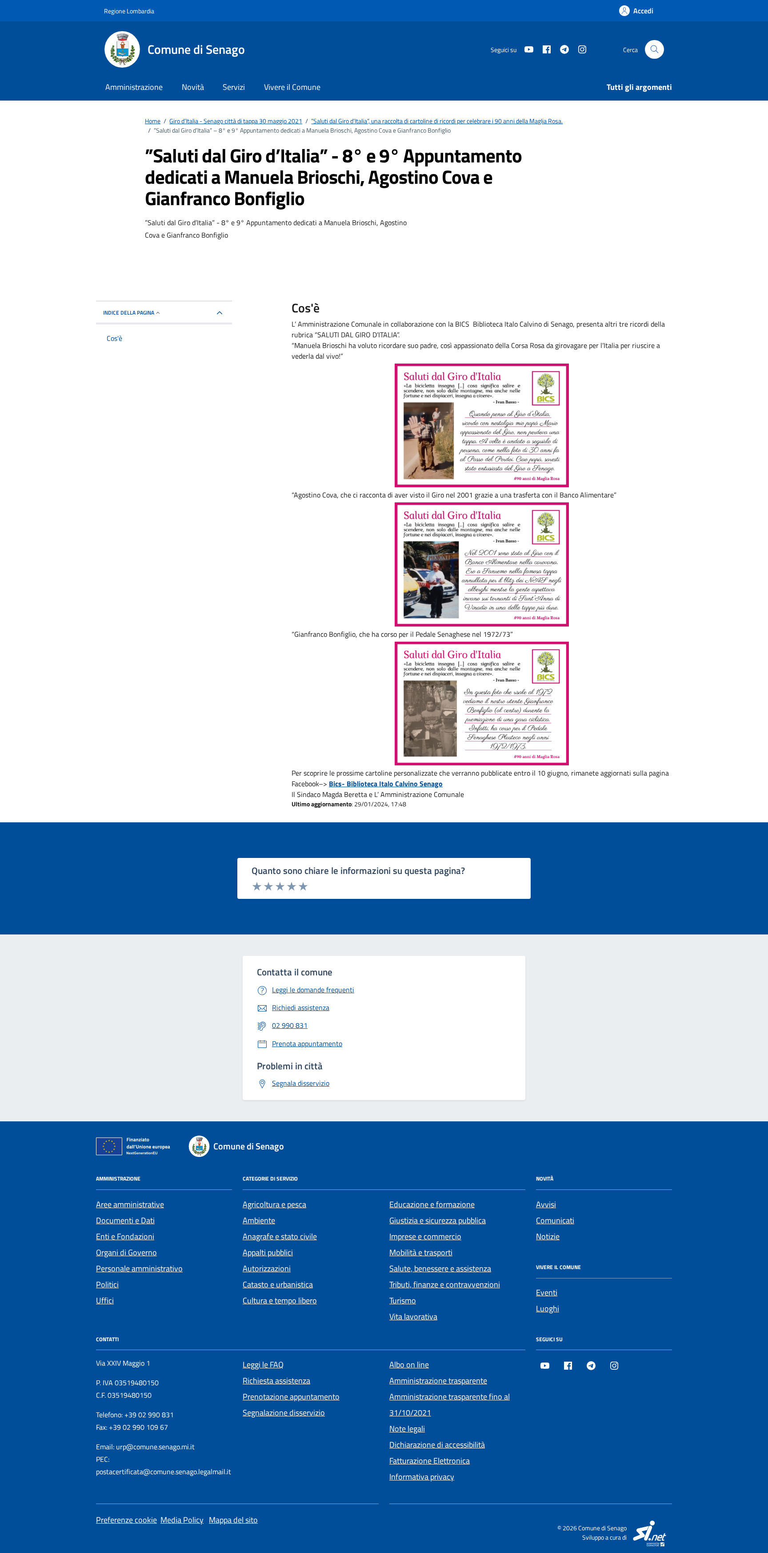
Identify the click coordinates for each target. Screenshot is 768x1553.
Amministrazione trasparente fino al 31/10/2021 (449, 1405)
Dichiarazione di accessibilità (437, 1445)
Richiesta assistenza (276, 1381)
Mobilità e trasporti (420, 1252)
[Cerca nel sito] (654, 49)
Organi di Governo (126, 1252)
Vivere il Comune (292, 87)
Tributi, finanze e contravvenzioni (444, 1284)
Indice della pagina (128, 312)
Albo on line (409, 1365)
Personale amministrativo (139, 1268)
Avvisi (546, 1204)
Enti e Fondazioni (125, 1236)
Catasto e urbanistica (278, 1284)
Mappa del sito (233, 1520)
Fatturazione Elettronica (429, 1461)
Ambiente (259, 1220)
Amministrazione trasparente (438, 1381)
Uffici (105, 1300)
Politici (107, 1284)
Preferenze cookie (126, 1520)
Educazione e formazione (432, 1204)
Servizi (234, 87)
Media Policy (182, 1520)
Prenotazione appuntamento (291, 1397)
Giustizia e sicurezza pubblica (437, 1220)
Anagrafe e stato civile (280, 1236)
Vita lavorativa (413, 1316)
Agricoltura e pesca (274, 1204)
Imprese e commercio (425, 1236)
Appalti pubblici (268, 1252)
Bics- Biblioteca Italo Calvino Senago (386, 783)
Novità (193, 87)
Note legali (407, 1429)
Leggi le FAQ (263, 1365)
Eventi (546, 1292)
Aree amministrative (130, 1204)
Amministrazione (134, 87)
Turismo (402, 1300)
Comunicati (555, 1220)
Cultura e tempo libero (280, 1300)
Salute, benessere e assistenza (440, 1268)
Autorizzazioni (267, 1268)
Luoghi (547, 1308)
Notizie (548, 1236)
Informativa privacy (421, 1477)
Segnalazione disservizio (284, 1413)
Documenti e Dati (125, 1220)
